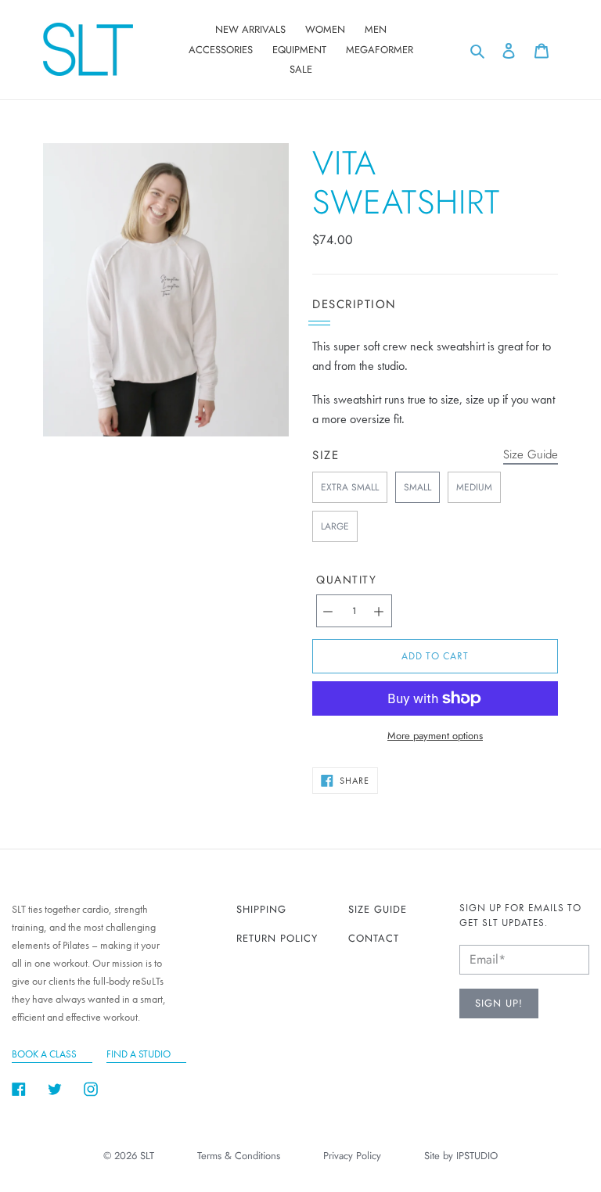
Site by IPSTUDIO (461, 1155)
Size (325, 455)
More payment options (435, 735)
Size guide (377, 909)
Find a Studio (138, 1054)
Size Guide (530, 454)
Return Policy (277, 938)
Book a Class (44, 1054)
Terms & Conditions (238, 1155)
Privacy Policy (352, 1155)
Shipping (261, 909)
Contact (373, 938)
